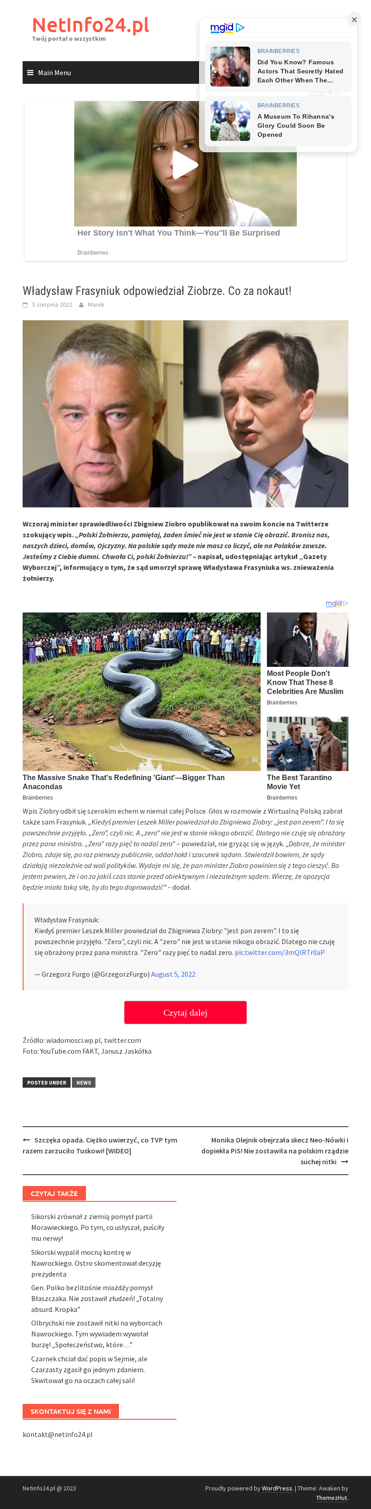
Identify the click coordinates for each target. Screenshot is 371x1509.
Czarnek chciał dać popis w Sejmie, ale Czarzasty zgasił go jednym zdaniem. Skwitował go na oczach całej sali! (89, 1369)
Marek (96, 304)
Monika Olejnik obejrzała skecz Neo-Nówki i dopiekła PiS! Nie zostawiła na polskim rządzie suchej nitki (274, 1150)
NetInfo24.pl (90, 24)
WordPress (277, 1488)
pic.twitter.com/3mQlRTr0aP (280, 952)
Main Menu (54, 72)
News (83, 1082)
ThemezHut (331, 1498)
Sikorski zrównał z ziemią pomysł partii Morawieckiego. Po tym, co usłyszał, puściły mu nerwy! (97, 1227)
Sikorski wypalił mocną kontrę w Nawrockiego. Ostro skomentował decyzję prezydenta (96, 1263)
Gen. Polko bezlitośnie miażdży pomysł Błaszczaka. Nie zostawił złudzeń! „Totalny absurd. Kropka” (97, 1298)
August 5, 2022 (173, 974)
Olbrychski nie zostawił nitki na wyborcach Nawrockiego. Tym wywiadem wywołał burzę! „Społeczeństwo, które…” (96, 1333)
